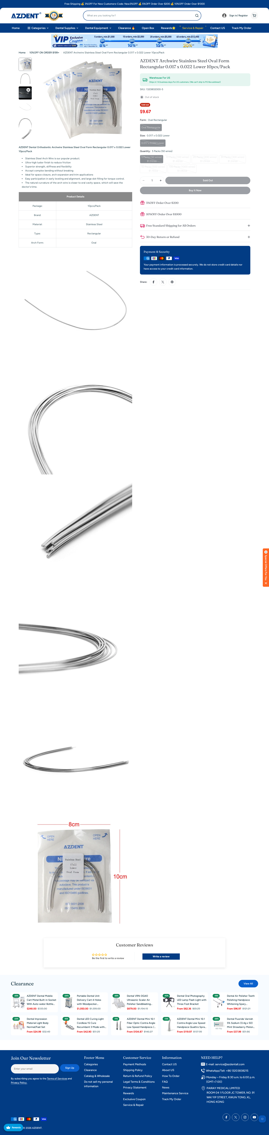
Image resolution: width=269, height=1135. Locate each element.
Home (22, 52)
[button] (266, 567)
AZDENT (37, 1127)
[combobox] (142, 16)
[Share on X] (163, 282)
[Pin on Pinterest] (172, 282)
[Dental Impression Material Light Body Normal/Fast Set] (18, 1025)
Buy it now (195, 190)
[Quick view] (21, 998)
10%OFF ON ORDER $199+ (44, 52)
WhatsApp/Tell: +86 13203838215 (227, 1070)
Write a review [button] (161, 956)
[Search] (197, 15)
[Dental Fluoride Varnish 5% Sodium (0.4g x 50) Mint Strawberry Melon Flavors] (219, 1025)
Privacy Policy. (19, 1082)
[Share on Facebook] (153, 282)
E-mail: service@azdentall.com (225, 1064)
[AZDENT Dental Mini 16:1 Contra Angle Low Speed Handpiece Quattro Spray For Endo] (169, 1025)
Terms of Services (57, 1078)
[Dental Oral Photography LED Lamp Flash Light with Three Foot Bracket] (169, 1002)
